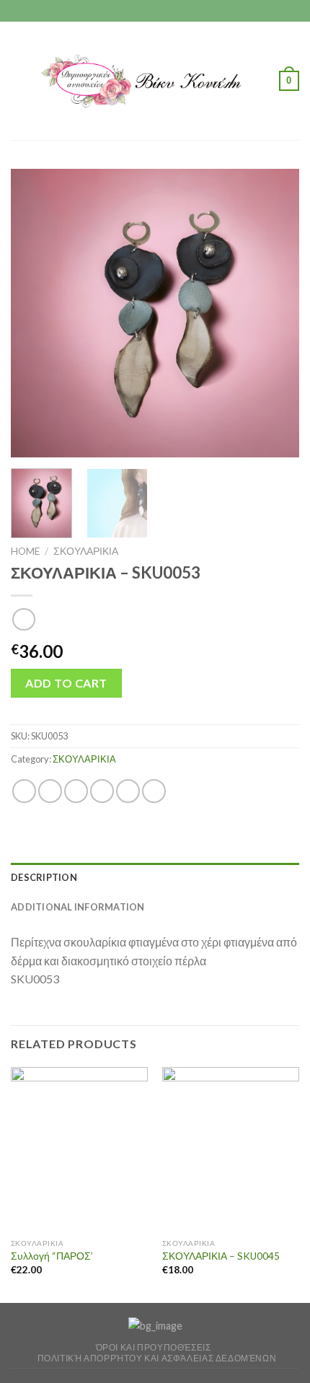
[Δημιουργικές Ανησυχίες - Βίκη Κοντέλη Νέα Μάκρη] (153, 81)
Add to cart (66, 683)
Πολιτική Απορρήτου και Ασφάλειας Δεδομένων (157, 1358)
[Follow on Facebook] (141, 11)
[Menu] (19, 80)
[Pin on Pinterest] (128, 791)
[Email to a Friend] (102, 791)
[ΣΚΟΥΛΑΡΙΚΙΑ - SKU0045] (230, 1149)
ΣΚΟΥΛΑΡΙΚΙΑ (85, 551)
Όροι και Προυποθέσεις (153, 1347)
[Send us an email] (168, 11)
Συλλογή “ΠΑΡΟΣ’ (52, 1256)
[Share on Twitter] (76, 791)
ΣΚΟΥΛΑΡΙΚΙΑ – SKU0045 (221, 1256)
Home (25, 551)
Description (44, 877)
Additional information (78, 907)
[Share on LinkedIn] (154, 791)
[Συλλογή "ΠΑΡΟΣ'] (79, 1149)
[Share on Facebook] (50, 791)
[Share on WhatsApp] (24, 791)
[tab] (155, 877)
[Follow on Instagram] (155, 11)
